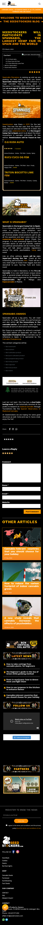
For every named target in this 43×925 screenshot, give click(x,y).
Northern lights (7, 866)
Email (5, 494)
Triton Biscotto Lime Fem (16, 63)
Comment (6, 462)
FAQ (3, 895)
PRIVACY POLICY (7, 898)
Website (6, 502)
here (25, 261)
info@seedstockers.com (14, 916)
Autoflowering (7, 881)
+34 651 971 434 (13, 913)
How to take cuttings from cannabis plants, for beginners (20, 665)
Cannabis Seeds (7, 875)
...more (14, 167)
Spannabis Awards (11, 67)
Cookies (4, 861)
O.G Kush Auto (12, 59)
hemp (34, 250)
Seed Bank (5, 858)
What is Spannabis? (11, 65)
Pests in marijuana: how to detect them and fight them (22, 681)
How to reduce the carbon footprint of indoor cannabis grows (21, 586)
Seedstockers (8, 124)
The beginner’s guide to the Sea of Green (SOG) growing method (22, 673)
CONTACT (5, 893)
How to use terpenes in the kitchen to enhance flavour (23, 688)
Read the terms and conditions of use (29, 828)
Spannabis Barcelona (11, 77)
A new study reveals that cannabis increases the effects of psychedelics (21, 621)
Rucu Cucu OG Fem (14, 61)
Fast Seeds (6, 883)
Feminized (5, 878)
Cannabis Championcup (12, 339)
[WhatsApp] (16, 429)
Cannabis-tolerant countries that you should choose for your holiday (21, 551)
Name (5, 485)
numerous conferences (13, 239)
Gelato (4, 863)
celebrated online (19, 131)
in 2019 (26, 124)
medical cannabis (26, 407)
